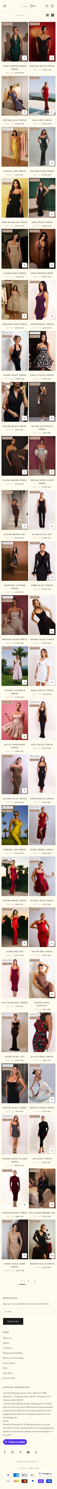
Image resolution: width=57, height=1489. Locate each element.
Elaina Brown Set (15, 534)
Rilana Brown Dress (15, 480)
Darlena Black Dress (15, 222)
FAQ (5, 1368)
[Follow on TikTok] (36, 1452)
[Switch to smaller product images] (52, 15)
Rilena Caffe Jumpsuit (42, 1004)
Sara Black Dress (42, 222)
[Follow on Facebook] (4, 1452)
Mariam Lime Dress (14, 849)
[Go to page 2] (35, 1281)
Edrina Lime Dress (15, 171)
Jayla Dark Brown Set (42, 1213)
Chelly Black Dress (42, 375)
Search (6, 1343)
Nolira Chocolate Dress (42, 427)
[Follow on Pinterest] (20, 1452)
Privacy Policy (9, 1363)
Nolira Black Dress (15, 426)
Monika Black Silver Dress (15, 1160)
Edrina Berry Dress (15, 900)
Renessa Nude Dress (14, 639)
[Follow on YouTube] (28, 1452)
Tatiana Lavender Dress (14, 692)
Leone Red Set (14, 951)
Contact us (8, 1348)
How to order (9, 1378)
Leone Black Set (15, 1056)
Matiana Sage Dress (42, 171)
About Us (7, 1338)
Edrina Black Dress (42, 799)
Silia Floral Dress (42, 1056)
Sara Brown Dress (42, 273)
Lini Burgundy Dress (15, 1213)
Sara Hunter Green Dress (14, 67)
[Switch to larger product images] (47, 15)
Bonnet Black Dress (42, 1264)
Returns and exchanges (13, 1358)
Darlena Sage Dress (15, 324)
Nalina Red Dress (42, 951)
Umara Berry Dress (42, 324)
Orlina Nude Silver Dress (42, 481)
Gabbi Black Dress (42, 585)
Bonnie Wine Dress (42, 900)
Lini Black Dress (42, 1159)
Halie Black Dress (42, 744)
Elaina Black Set (42, 534)
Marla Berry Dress (42, 849)
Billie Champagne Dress (14, 746)
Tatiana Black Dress (42, 639)
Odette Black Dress (15, 1108)
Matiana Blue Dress (15, 120)
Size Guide (7, 1373)
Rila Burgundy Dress (15, 1002)
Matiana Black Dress (42, 66)
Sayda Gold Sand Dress (14, 1265)
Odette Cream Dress (42, 1108)
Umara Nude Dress (14, 273)
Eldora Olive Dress (15, 799)
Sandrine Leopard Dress (15, 586)
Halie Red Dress (42, 120)
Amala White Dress (42, 690)
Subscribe (13, 1321)
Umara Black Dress (15, 375)
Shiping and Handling (12, 1353)
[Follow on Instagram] (12, 1452)
